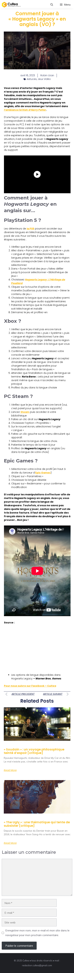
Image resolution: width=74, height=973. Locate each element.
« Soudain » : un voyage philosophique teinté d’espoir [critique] (34, 751)
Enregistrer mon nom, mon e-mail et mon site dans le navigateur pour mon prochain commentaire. (37, 933)
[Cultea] (11, 4)
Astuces (32, 79)
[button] (51, 4)
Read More (10, 770)
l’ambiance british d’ (25, 110)
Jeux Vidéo (44, 79)
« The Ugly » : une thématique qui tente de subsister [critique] (37, 824)
